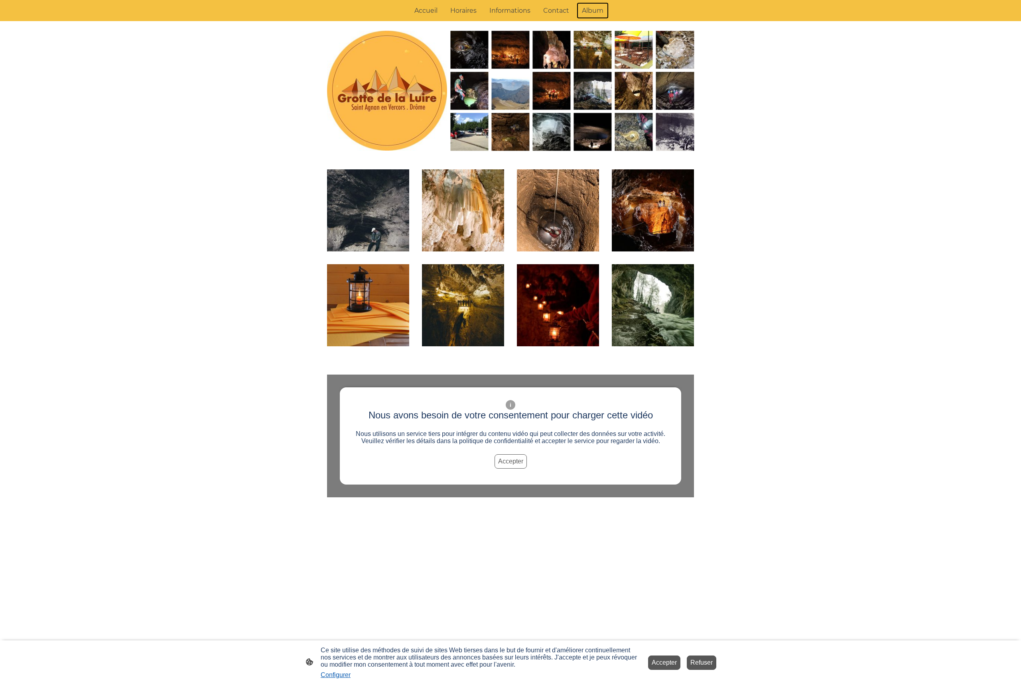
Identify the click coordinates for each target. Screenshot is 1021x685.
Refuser (701, 662)
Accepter (510, 461)
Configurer (336, 674)
